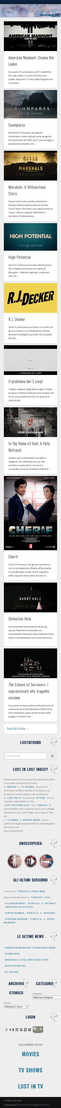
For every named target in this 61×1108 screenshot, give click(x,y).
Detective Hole (19, 619)
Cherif (13, 556)
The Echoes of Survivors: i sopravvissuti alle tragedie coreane (28, 690)
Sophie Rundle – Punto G (21, 912)
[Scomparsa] (30, 104)
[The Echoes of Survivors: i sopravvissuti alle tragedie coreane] (30, 663)
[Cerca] (52, 756)
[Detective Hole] (30, 597)
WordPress (43, 1104)
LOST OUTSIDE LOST (17, 805)
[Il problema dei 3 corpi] (30, 360)
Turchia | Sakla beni (31, 891)
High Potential (19, 257)
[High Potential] (30, 237)
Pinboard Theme (24, 1104)
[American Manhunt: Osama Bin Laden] (30, 36)
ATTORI (40, 797)
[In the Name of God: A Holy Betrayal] (30, 422)
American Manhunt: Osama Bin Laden (30, 947)
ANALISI (42, 805)
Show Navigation (49, 30)
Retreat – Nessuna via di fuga (30, 905)
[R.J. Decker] (30, 298)
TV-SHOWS (27, 786)
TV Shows (31, 1070)
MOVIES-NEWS (31, 819)
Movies (30, 1054)
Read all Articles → (18, 729)
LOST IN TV (14, 797)
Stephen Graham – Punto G (23, 918)
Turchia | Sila (40, 897)
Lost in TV (30, 1086)
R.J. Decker (16, 319)
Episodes (49, 912)
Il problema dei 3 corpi (25, 381)
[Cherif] (30, 513)
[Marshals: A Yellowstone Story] (30, 165)
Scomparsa (16, 125)
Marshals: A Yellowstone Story (27, 959)
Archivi (7, 1002)
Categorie (37, 993)
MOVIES (12, 786)
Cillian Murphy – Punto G (22, 903)
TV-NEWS (12, 819)
